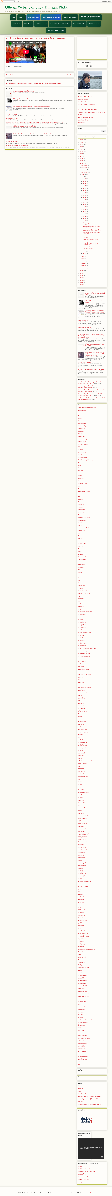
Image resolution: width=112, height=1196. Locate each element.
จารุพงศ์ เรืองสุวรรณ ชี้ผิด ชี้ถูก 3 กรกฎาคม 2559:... (90, 240)
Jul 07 (84, 211)
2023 (81, 146)
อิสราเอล (80, 1062)
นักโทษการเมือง (82, 808)
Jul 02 (84, 251)
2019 (81, 156)
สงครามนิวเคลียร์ (82, 983)
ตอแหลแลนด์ (81, 753)
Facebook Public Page (84, 1176)
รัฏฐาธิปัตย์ (81, 938)
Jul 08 (84, 209)
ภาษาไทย (80, 883)
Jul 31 (84, 178)
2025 (81, 142)
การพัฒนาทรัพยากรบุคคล (84, 632)
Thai (79, 577)
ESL (79, 462)
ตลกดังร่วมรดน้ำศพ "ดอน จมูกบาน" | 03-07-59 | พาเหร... (91, 247)
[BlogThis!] (16, 66)
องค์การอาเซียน (82, 1054)
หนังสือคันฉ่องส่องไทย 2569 (85, 96)
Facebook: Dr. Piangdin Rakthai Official (87, 107)
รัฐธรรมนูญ (81, 941)
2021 (81, 151)
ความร (79, 679)
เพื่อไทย (80, 878)
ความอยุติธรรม (81, 698)
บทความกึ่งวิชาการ (82, 818)
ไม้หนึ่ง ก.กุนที (81, 910)
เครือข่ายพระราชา (82, 711)
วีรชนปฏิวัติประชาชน (83, 967)
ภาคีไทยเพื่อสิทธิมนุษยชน (84, 881)
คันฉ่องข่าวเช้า (81, 703)
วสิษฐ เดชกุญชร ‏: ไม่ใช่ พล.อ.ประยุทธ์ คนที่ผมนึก (91, 223)
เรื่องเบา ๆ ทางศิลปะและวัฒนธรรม (86, 949)
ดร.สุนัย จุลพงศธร (82, 747)
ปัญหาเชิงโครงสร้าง (82, 842)
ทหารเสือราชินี (81, 771)
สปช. (79, 1004)
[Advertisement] (92, 48)
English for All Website (84, 101)
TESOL (79, 575)
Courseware (81, 431)
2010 (81, 280)
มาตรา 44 (80, 904)
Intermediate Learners (84, 491)
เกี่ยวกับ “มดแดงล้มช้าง (79, 23)
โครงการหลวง (81, 713)
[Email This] (14, 66)
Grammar (80, 481)
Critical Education (82, 433)
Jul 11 (84, 206)
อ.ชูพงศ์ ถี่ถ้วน (81, 1046)
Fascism (80, 467)
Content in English (33, 17)
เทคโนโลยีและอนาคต (83, 792)
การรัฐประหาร (81, 640)
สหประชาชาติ (81, 1009)
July (82, 177)
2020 (81, 153)
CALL (79, 420)
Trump (79, 583)
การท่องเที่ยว (81, 617)
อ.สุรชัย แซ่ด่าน (81, 1048)
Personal (80, 522)
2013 (81, 273)
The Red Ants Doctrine (70, 17)
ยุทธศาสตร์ (81, 925)
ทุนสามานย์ (81, 789)
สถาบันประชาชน (82, 991)
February (83, 265)
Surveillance (81, 564)
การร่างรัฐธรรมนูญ (82, 643)
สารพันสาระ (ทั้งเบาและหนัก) (85, 1020)
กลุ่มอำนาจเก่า (81, 606)
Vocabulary (81, 588)
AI (78, 415)
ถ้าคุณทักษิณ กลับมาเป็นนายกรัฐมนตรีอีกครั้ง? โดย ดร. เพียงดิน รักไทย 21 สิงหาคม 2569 (91, 382)
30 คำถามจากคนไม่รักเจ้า (11, 114)
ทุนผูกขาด (80, 787)
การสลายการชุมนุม (82, 651)
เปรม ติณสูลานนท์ (82, 849)
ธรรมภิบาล (80, 797)
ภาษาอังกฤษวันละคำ (83, 886)
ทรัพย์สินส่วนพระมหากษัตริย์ (85, 761)
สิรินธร (79, 1027)
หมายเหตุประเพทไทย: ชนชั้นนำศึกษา (92, 230)
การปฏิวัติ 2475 (82, 622)
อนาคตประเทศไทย (83, 1056)
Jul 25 (84, 185)
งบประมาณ (81, 724)
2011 (81, 278)
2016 (81, 163)
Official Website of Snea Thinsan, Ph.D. (36, 7)
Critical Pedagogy (82, 439)
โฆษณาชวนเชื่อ (82, 721)
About (79, 412)
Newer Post (9, 75)
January (83, 268)
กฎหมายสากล (81, 596)
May (82, 258)
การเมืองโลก (81, 638)
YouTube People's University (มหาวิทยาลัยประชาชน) (91, 112)
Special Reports (82, 556)
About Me (21, 17)
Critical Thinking (82, 441)
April (82, 261)
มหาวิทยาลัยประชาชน (83, 897)
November (84, 167)
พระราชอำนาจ (82, 865)
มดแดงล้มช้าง (81, 894)
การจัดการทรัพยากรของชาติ (85, 611)
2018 (81, 158)
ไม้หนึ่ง (79, 907)
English (80, 454)
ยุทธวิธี (79, 923)
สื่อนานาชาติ (81, 1030)
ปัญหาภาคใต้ (81, 844)
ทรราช (80, 758)
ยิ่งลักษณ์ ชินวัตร (82, 915)
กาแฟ (79, 609)
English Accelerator (83, 457)
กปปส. (79, 604)
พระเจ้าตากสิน (81, 857)
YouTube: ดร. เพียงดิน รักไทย (85, 114)
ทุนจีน (79, 779)
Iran (79, 496)
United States (81, 585)
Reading (80, 538)
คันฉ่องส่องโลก (28, 23)
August (83, 174)
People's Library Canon (84, 517)
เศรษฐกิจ (80, 973)
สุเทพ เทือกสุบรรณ (82, 1035)
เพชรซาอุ (80, 870)
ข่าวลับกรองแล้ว (82, 664)
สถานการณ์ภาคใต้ (82, 986)
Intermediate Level (83, 494)
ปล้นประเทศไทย (82, 839)
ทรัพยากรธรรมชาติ (82, 763)
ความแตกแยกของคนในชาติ (84, 674)
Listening (80, 499)
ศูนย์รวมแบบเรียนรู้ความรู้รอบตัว (56, 30)
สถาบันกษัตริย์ (81, 988)
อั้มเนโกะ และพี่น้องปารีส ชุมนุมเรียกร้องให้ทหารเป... (91, 227)
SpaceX (80, 551)
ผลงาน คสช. (81, 855)
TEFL (79, 570)
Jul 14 (84, 202)
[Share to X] (17, 66)
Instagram (80, 1182)
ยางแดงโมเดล (81, 912)
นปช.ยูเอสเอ (81, 800)
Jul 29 (84, 181)
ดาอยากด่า (80, 750)
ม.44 (79, 891)
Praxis (79, 1091)
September (84, 172)
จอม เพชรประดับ (82, 729)
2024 (81, 144)
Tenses (80, 572)
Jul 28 (84, 183)
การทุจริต (80, 619)
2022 (81, 149)
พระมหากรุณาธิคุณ (82, 863)
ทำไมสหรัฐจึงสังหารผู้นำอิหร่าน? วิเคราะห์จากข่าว (24, 99)
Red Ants (80, 546)
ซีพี (79, 737)
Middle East (81, 504)
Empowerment (82, 452)
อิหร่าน (80, 1064)
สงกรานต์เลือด (81, 978)
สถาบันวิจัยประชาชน (83, 996)
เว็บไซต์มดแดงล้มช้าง (83, 120)
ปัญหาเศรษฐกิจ (82, 847)
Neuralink (80, 507)
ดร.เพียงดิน (81, 740)
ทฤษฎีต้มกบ (81, 768)
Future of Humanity (83, 473)
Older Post (70, 75)
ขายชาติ (80, 658)
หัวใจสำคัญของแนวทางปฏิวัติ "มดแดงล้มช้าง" (88, 1099)
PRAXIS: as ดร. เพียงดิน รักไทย (85, 528)
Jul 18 (84, 197)
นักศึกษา (80, 810)
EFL (79, 446)
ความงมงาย (81, 672)
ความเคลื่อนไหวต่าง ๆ (83, 669)
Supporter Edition (82, 562)
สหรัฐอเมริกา (81, 1012)
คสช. (79, 700)
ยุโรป (79, 928)
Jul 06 (84, 213)
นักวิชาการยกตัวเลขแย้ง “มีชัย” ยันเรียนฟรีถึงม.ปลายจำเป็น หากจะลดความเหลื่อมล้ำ (31, 106)
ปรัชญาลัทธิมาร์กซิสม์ (83, 834)
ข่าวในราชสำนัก (82, 661)
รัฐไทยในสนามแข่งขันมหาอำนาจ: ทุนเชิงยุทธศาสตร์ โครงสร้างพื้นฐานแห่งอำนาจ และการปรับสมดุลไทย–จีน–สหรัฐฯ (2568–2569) (34, 122)
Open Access (81, 509)
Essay (79, 465)
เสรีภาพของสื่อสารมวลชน (84, 1038)
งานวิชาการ (81, 727)
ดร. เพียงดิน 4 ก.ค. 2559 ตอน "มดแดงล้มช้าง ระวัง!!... (91, 233)
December (84, 165)
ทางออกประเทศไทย (83, 776)
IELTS (79, 488)
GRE (79, 486)
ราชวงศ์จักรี (81, 946)
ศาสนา (80, 970)
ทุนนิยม (80, 784)
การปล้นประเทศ (82, 630)
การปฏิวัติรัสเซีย (82, 627)
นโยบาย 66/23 (82, 802)
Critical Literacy (82, 436)
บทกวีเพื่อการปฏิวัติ (83, 816)
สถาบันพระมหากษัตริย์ (83, 993)
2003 (81, 285)
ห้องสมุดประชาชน (82, 1043)
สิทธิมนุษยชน (81, 1025)
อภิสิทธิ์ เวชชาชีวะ (82, 1059)
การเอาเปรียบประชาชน (84, 656)
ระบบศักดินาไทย (82, 931)
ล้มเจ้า (79, 954)
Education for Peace (83, 444)
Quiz (79, 535)
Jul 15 (84, 199)
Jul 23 (84, 190)
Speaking (80, 554)
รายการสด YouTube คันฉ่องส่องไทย (59, 23)
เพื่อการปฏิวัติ (81, 876)
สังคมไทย (80, 1014)
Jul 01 (84, 253)
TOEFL (79, 580)
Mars (79, 501)
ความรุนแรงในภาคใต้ (83, 685)
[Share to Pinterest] (20, 66)
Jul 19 (84, 195)
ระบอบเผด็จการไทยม (83, 936)
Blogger (92, 1192)
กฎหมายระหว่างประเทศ (84, 593)
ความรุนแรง (81, 682)
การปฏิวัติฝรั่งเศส (82, 624)
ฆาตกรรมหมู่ (81, 719)
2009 (81, 282)
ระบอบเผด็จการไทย (83, 933)
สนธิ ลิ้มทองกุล (81, 999)
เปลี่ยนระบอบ (81, 852)
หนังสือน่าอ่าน (81, 1041)
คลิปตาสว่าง (81, 666)
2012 (81, 275)
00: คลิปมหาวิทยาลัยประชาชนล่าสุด (87, 407)
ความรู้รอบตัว (81, 690)
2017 (81, 160)
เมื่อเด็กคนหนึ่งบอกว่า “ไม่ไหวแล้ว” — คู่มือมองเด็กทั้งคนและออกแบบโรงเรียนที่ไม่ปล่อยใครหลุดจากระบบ (35, 134)
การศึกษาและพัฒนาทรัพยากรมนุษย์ (87, 648)
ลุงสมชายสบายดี (82, 957)
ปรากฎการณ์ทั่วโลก (82, 836)
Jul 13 (84, 204)
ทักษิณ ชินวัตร (81, 774)
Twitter (80, 1166)
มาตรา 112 (81, 902)
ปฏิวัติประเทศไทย (82, 823)
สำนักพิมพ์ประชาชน (94, 23)
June (82, 256)
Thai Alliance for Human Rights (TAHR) (87, 109)
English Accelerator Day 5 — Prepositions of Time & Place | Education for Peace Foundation (33, 83)
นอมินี (79, 805)
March (83, 263)
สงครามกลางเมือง (82, 980)
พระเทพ (80, 860)
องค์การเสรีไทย (82, 1051)
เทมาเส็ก (80, 795)
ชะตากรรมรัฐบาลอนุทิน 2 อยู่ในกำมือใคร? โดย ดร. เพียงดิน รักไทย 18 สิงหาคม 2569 (91, 386)
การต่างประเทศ (82, 614)
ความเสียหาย (81, 695)
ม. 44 (79, 889)
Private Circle (81, 530)
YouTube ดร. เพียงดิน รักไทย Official (87, 1171)
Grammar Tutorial (82, 483)
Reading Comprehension (84, 541)
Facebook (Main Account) (84, 1179)
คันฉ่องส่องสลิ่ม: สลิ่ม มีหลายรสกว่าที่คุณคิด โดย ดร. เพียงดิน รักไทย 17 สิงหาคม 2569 (91, 390)
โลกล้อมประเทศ (82, 959)
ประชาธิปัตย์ (81, 826)
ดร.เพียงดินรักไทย (82, 745)
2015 (81, 271)
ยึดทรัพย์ (80, 918)
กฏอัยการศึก (81, 598)
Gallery (80, 475)
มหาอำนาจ (81, 899)
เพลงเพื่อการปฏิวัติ (82, 873)
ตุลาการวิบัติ (81, 755)
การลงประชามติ (82, 645)
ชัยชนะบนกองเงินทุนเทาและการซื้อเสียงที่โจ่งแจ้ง (23, 91)
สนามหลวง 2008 (82, 1001)
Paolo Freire (81, 512)
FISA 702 (80, 470)
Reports (80, 549)
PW (79, 533)
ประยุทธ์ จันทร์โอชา (83, 829)
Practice (80, 525)
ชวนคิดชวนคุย (81, 734)
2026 (81, 139)
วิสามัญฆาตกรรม (82, 965)
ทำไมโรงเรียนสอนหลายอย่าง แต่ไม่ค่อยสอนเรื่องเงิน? (24, 126)
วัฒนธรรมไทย (81, 962)
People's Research (83, 520)
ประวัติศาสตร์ (81, 831)
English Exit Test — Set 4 (12, 141)
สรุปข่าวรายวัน (81, 1007)
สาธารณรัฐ (80, 1017)
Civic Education (82, 423)
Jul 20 (84, 192)
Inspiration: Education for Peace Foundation (90, 17)
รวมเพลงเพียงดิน (82, 122)
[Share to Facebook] (19, 66)
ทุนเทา (80, 781)
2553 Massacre (82, 410)
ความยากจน (81, 677)
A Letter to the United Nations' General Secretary (17, 145)
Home (13, 17)
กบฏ (79, 601)
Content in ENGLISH (83, 99)
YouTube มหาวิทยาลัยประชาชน (86, 1169)
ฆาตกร (80, 716)
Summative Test (82, 559)
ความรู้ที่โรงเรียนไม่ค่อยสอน (84, 687)
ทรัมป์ (79, 766)
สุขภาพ (80, 1033)
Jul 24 (84, 188)
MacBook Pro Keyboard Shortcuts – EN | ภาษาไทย (90, 1104)
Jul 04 (84, 218)
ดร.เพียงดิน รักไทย (82, 742)
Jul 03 (84, 220)
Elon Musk (81, 449)
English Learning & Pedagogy (51, 17)
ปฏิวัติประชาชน (82, 821)
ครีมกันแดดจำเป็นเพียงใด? (12, 118)
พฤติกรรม (80, 868)
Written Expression (83, 590)
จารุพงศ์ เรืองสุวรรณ (83, 732)
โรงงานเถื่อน (81, 952)
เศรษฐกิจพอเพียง (82, 975)
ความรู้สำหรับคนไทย (41, 23)
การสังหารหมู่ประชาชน (84, 653)
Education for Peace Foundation (86, 104)
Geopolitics (81, 478)
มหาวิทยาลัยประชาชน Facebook (86, 117)
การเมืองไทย (81, 635)
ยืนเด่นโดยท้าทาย (82, 920)
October (83, 170)
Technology (81, 567)
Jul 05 (84, 216)
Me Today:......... (82, 1101)
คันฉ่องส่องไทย (16, 23)
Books (80, 418)
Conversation (81, 428)
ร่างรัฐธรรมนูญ (81, 944)
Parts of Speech (82, 515)
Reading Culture (82, 543)
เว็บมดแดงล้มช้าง (82, 1174)
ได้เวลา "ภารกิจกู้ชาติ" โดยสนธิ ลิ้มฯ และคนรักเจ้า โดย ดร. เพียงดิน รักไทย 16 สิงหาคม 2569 (91, 394)
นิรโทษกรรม (81, 813)
